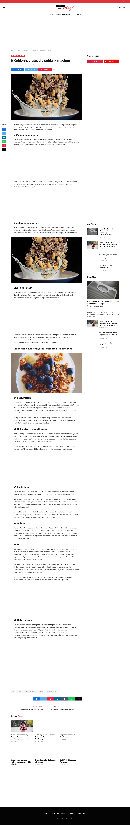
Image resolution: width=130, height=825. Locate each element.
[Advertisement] (65, 33)
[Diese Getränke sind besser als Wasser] (46, 751)
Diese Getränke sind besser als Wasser (45, 761)
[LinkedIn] (4, 137)
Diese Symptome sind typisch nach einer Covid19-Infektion (21, 762)
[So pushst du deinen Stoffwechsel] (71, 726)
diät (13, 691)
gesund (18, 691)
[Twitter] (4, 133)
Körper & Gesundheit (58, 813)
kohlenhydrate (51, 691)
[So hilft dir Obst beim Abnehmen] (71, 751)
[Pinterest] (4, 145)
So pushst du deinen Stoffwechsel (67, 736)
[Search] (126, 1)
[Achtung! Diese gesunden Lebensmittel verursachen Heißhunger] (46, 726)
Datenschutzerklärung (77, 813)
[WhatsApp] (4, 141)
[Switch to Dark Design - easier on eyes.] (124, 1)
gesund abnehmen (29, 691)
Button (122, 7)
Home (51, 14)
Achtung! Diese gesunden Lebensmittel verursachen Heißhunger (45, 737)
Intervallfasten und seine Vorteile (31, 710)
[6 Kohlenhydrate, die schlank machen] (46, 97)
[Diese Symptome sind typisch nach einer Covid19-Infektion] (22, 751)
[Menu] (4, 7)
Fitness (78, 14)
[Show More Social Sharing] (54, 69)
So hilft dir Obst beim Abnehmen (68, 761)
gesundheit (40, 691)
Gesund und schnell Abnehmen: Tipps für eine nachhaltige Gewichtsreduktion (108, 231)
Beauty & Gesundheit (63, 14)
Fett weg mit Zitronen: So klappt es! (62, 710)
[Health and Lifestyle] (65, 7)
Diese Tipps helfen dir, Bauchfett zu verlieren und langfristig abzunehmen (21, 737)
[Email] (4, 149)
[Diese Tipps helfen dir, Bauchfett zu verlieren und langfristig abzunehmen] (22, 726)
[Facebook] (4, 129)
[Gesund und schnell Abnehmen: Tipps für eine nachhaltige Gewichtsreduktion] (92, 231)
